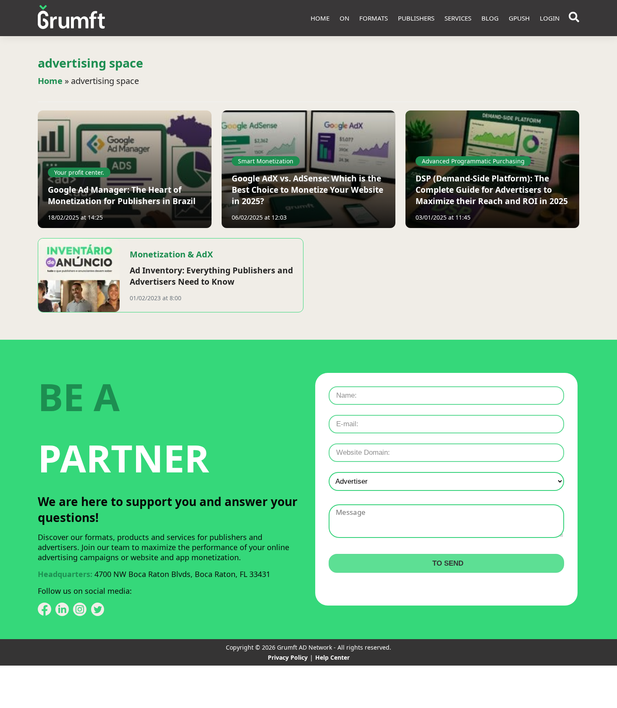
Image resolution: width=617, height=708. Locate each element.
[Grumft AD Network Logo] (71, 18)
